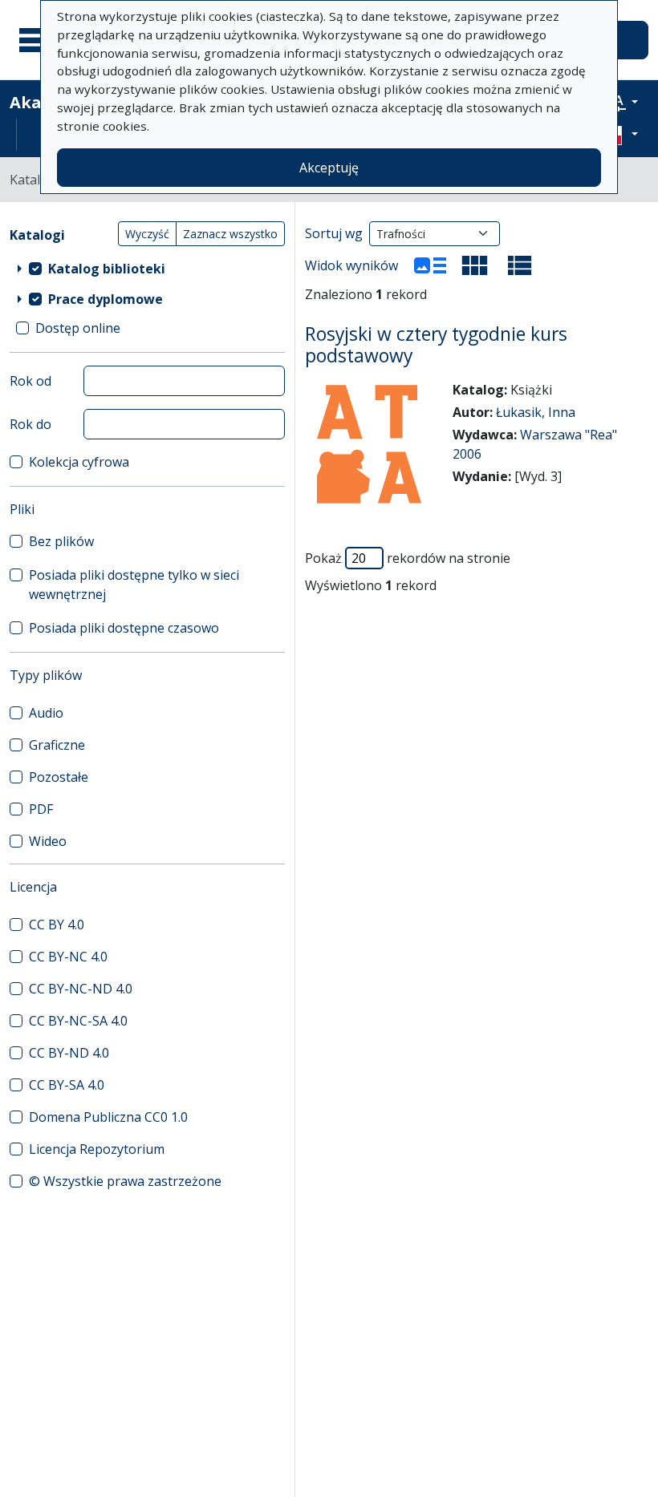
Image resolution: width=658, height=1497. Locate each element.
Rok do (30, 424)
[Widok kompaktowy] (475, 265)
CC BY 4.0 (56, 924)
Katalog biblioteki (106, 268)
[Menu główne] (39, 40)
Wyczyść (147, 233)
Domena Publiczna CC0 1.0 (108, 1117)
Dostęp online (77, 328)
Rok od (30, 381)
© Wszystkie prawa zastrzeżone (125, 1181)
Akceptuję (329, 167)
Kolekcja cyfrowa (79, 462)
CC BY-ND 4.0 (69, 1053)
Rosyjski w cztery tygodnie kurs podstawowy (436, 345)
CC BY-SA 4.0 (66, 1085)
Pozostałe (58, 777)
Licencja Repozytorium (96, 1149)
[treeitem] (147, 269)
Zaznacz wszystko (230, 233)
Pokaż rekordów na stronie (407, 558)
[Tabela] (520, 265)
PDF (41, 809)
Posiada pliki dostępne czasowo (124, 628)
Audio (46, 713)
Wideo (48, 841)
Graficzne (57, 745)
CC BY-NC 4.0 (68, 956)
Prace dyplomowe (105, 299)
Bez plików (61, 541)
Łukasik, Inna (535, 412)
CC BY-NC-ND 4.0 (80, 988)
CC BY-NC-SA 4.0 (78, 1021)
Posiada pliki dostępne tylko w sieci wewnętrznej (134, 584)
